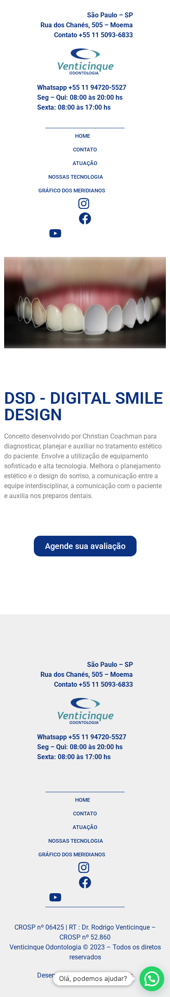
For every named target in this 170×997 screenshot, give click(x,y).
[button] (151, 978)
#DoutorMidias (111, 975)
